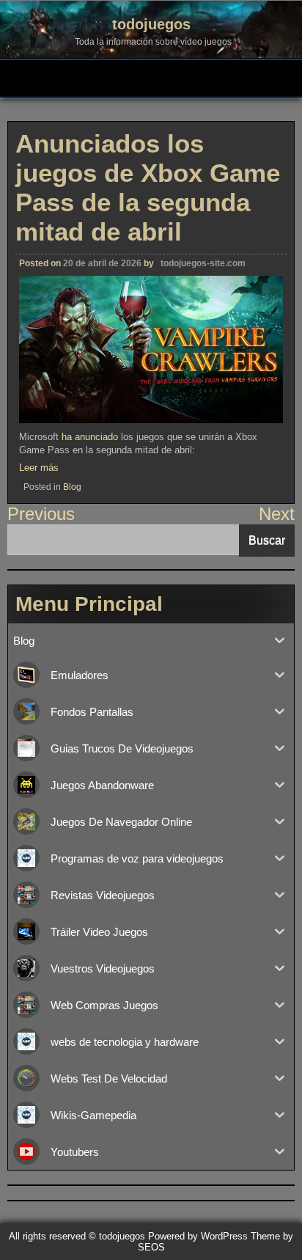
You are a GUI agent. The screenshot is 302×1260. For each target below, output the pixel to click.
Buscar (266, 540)
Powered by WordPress (198, 1236)
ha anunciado (90, 436)
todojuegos (151, 24)
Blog (72, 487)
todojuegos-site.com (203, 263)
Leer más (39, 467)
